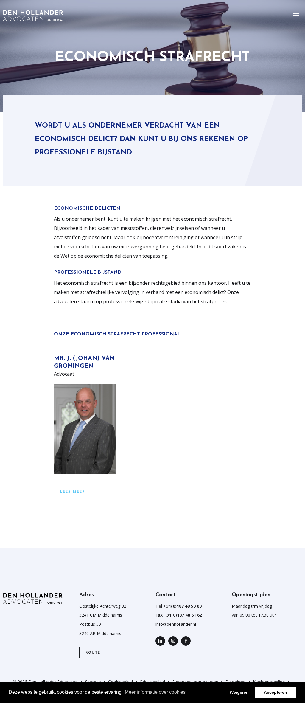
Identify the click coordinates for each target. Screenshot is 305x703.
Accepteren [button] (275, 692)
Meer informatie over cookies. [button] (156, 692)
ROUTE (92, 652)
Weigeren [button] (239, 692)
